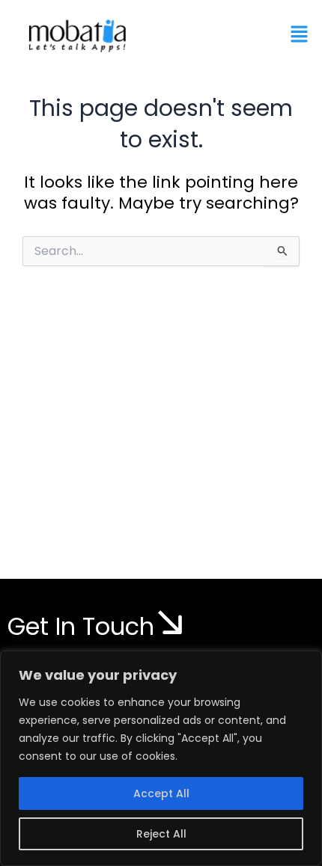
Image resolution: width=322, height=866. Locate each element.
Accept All (161, 793)
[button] (300, 35)
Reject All (161, 833)
